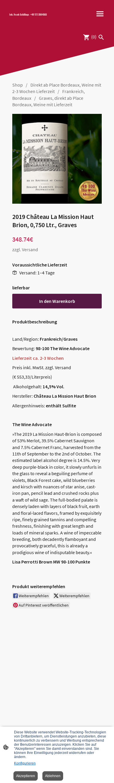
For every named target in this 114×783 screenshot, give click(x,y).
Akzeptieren (25, 776)
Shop (17, 85)
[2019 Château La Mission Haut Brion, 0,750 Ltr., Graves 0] (57, 159)
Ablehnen (53, 776)
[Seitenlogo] (30, 19)
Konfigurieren (25, 763)
